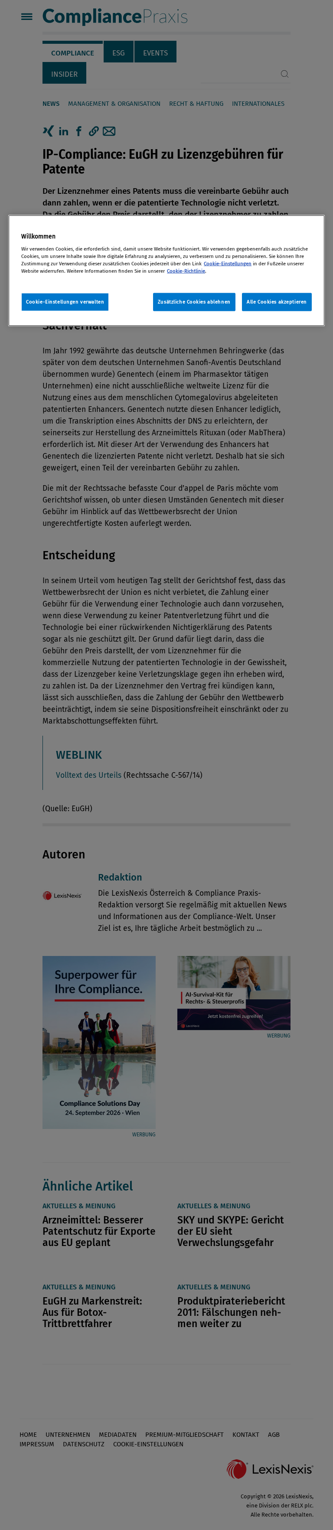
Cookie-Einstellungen (227, 264)
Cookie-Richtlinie (186, 271)
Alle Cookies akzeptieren (277, 302)
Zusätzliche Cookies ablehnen (194, 302)
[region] (166, 270)
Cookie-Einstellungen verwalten (65, 302)
